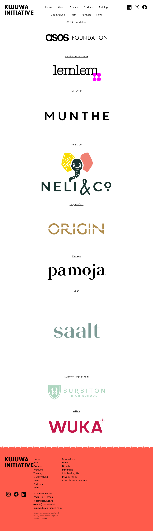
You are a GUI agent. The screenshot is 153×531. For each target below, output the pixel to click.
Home (48, 7)
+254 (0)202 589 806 (44, 504)
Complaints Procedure (74, 480)
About (61, 7)
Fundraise (67, 469)
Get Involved (58, 14)
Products (88, 7)
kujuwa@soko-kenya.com (47, 508)
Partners (86, 14)
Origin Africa (77, 204)
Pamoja (76, 256)
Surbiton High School (76, 376)
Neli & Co (76, 144)
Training (103, 7)
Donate (74, 7)
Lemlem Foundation (76, 56)
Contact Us (68, 459)
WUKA (76, 411)
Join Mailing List (71, 473)
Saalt (76, 291)
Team (73, 14)
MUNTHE (76, 91)
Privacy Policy (69, 477)
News (99, 14)
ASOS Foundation (76, 22)
